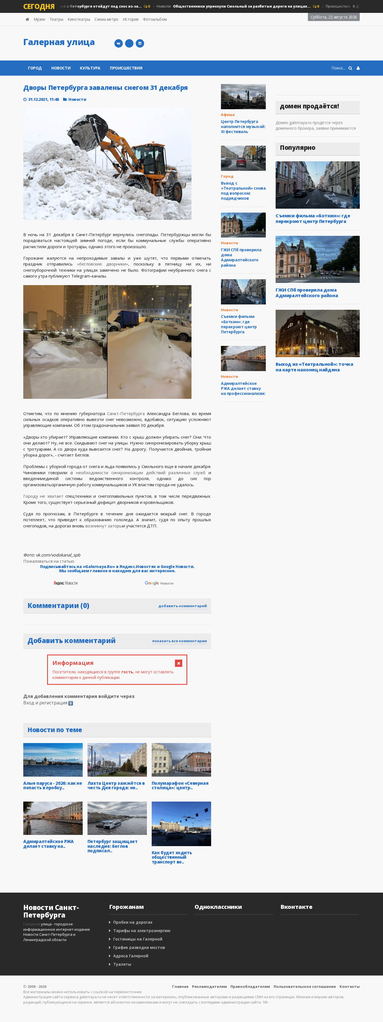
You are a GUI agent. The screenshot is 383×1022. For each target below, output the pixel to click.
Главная (180, 986)
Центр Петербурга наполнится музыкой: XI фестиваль (243, 126)
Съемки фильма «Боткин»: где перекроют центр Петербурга (239, 324)
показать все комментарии (179, 640)
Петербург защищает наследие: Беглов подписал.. (112, 846)
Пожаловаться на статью (48, 561)
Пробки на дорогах (133, 922)
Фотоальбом (155, 19)
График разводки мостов (139, 947)
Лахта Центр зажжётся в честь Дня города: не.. (116, 785)
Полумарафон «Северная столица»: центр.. (180, 785)
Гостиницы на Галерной (137, 939)
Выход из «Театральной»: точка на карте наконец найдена (314, 367)
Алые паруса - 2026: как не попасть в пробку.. (52, 785)
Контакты (350, 986)
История (131, 19)
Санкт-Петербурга (126, 413)
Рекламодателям (209, 986)
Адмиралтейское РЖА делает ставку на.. (48, 844)
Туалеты (122, 964)
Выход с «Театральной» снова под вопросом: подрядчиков (243, 190)
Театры (56, 19)
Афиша (228, 114)
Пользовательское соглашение (305, 986)
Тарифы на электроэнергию (141, 930)
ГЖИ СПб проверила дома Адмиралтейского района (241, 257)
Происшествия (126, 68)
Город (35, 68)
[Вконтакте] (118, 43)
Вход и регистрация (45, 703)
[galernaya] (140, 43)
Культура (90, 68)
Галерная (31, 923)
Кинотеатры (79, 19)
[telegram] (129, 43)
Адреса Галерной (130, 955)
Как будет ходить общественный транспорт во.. (172, 857)
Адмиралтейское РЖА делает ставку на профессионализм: (243, 388)
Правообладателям (250, 986)
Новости (224, 6)
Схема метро (106, 19)
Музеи (39, 19)
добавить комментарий (182, 605)
